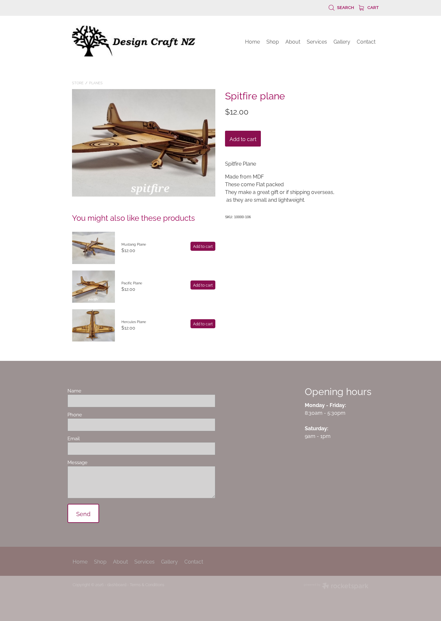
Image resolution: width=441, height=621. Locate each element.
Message (77, 462)
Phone (74, 414)
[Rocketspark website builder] (336, 586)
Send (83, 513)
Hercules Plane (133, 321)
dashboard (116, 584)
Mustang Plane (133, 244)
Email (73, 438)
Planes (96, 82)
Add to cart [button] (243, 138)
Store (78, 82)
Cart (372, 7)
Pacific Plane (131, 282)
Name (74, 390)
